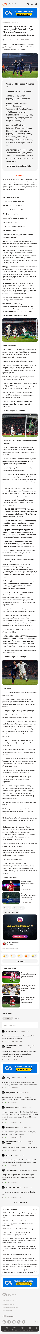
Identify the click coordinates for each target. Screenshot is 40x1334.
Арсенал (7, 908)
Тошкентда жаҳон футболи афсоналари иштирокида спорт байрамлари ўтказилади (28, 975)
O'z (32, 4)
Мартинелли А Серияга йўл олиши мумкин (27, 883)
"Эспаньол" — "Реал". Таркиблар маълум (19, 1229)
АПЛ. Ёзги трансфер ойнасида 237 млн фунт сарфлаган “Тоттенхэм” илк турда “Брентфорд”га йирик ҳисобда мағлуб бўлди (19, 1240)
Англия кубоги (18, 908)
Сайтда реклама (7, 1310)
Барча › (35, 1209)
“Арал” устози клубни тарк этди (16, 1254)
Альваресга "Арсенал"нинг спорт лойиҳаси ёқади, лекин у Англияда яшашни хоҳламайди (28, 896)
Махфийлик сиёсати (8, 1304)
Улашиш (21, 961)
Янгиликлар (15, 22)
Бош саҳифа (6, 22)
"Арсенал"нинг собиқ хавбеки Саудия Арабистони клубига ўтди (28, 987)
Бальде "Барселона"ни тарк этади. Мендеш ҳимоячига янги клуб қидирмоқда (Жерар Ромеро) (19, 1248)
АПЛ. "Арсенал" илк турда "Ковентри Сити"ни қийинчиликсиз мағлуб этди (28, 1000)
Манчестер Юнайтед (11, 912)
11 (6, 956)
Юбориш (15, 1041)
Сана (17, 1018)
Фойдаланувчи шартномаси (10, 1307)
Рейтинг (6, 1018)
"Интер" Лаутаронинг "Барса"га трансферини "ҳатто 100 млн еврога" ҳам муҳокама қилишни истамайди (19, 1223)
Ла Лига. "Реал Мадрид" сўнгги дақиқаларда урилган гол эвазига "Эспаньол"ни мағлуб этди (19, 1215)
